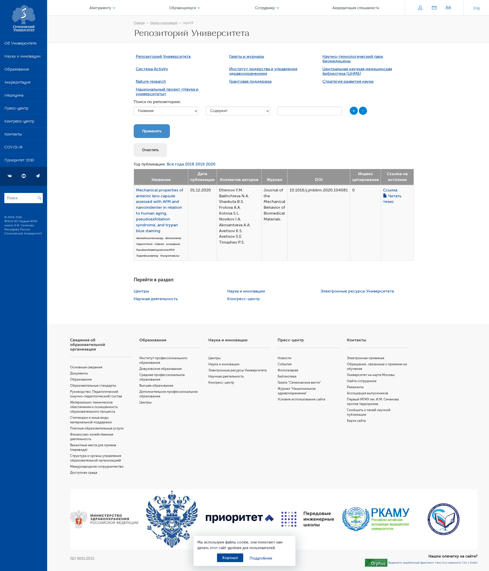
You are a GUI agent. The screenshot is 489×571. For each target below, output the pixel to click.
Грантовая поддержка (250, 81)
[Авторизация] (420, 8)
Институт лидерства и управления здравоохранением (263, 71)
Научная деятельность (156, 299)
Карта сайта (356, 421)
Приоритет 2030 (19, 161)
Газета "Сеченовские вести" (299, 382)
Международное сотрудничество (97, 466)
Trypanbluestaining (147, 255)
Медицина (13, 96)
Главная (139, 23)
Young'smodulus (169, 255)
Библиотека (287, 376)
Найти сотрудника (361, 381)
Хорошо (230, 557)
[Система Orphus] (376, 562)
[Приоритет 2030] (240, 519)
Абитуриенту (100, 8)
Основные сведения (86, 367)
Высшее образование (156, 385)
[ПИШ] (308, 519)
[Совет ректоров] (444, 519)
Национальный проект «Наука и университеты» (167, 91)
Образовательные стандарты (93, 385)
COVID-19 (13, 148)
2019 (200, 164)
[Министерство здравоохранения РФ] (104, 519)
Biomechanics (173, 238)
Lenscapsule (173, 244)
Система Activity (152, 69)
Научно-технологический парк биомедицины (352, 58)
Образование (16, 70)
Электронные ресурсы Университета (357, 291)
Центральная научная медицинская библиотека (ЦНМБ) (357, 71)
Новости (284, 358)
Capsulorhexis (144, 244)
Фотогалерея (288, 370)
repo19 (188, 23)
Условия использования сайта (301, 399)
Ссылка (390, 190)
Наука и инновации (22, 57)
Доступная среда (83, 473)
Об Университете (20, 44)
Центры (141, 291)
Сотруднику (265, 8)
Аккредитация (17, 83)
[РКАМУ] (376, 519)
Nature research (151, 81)
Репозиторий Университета (163, 56)
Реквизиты (355, 387)
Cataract (159, 244)
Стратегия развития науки (348, 81)
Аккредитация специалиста (355, 8)
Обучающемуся (182, 8)
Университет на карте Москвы (371, 375)
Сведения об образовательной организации (87, 345)
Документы (79, 373)
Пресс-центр (16, 109)
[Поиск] (39, 198)
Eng (476, 8)
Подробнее (261, 558)
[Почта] (434, 8)
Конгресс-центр (19, 122)
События (285, 364)
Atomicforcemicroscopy (149, 238)
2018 (189, 164)
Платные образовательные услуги (97, 428)
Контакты (13, 135)
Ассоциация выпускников (367, 393)
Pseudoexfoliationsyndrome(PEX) (155, 249)
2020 (210, 164)
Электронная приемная (365, 358)
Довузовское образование (160, 369)
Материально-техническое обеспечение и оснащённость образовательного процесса (94, 406)
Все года (175, 164)
